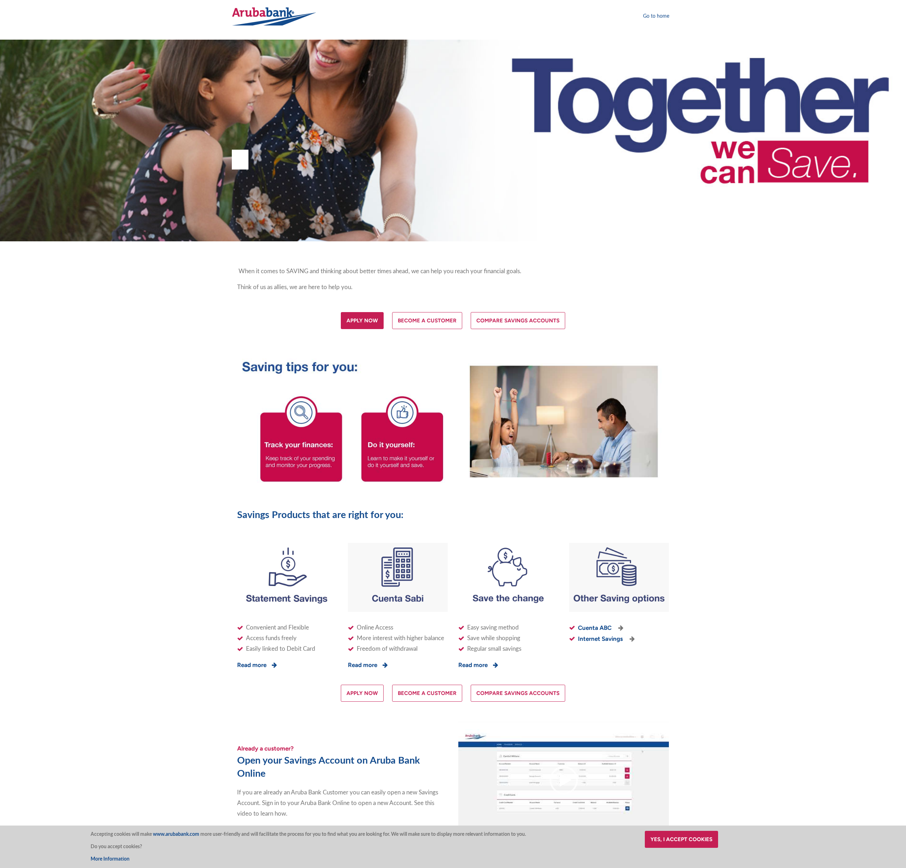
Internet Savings (601, 638)
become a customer (427, 320)
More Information (110, 859)
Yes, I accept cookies (681, 839)
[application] (563, 780)
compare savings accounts (518, 320)
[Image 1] (274, 16)
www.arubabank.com (176, 834)
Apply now (362, 320)
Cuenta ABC (595, 627)
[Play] (564, 780)
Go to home (656, 16)
